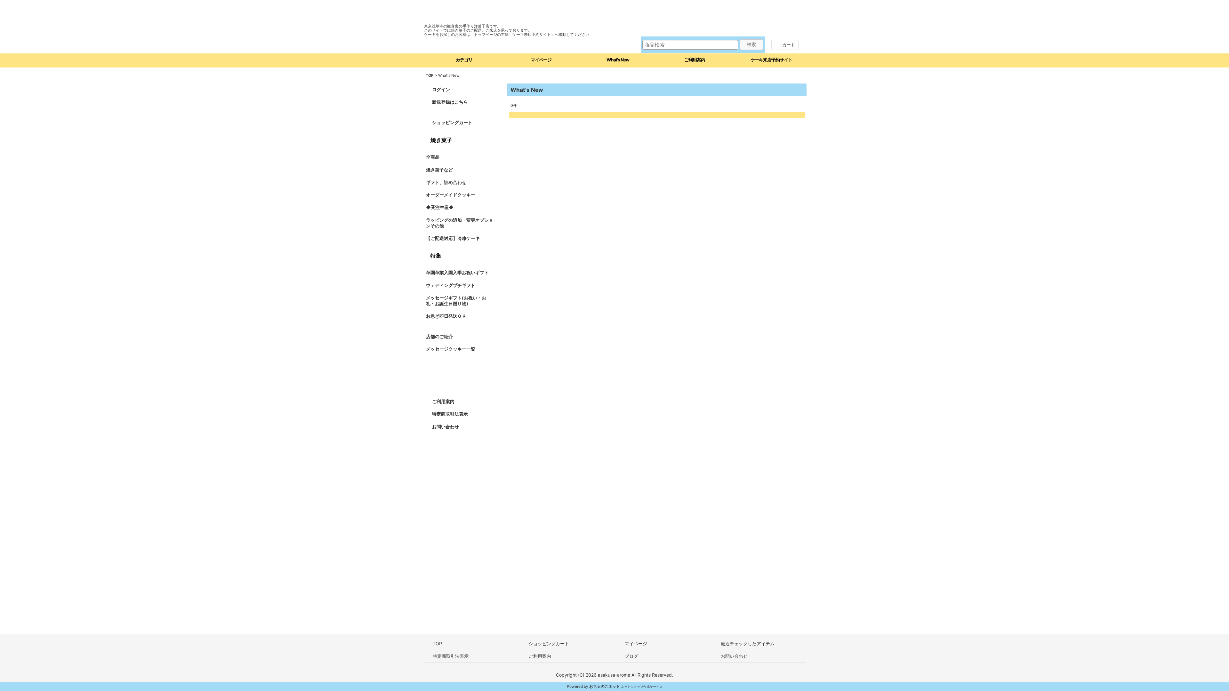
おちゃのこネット (604, 686)
